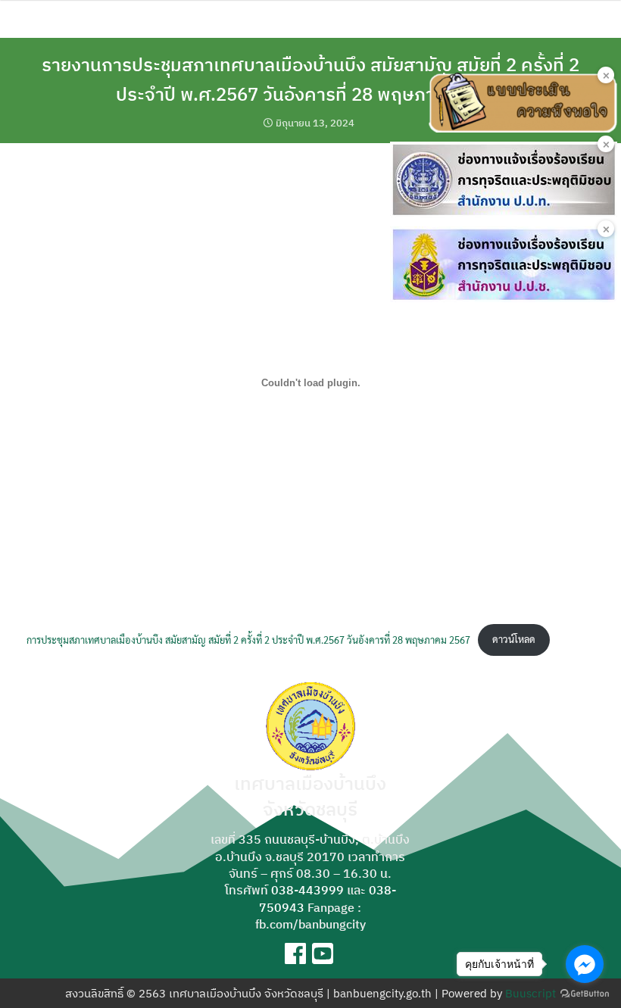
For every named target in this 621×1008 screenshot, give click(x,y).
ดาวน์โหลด (513, 638)
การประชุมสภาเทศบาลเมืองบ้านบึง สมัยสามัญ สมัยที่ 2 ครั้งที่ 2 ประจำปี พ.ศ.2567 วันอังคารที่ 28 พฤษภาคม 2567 (248, 638)
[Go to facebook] (585, 964)
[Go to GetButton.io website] (584, 992)
